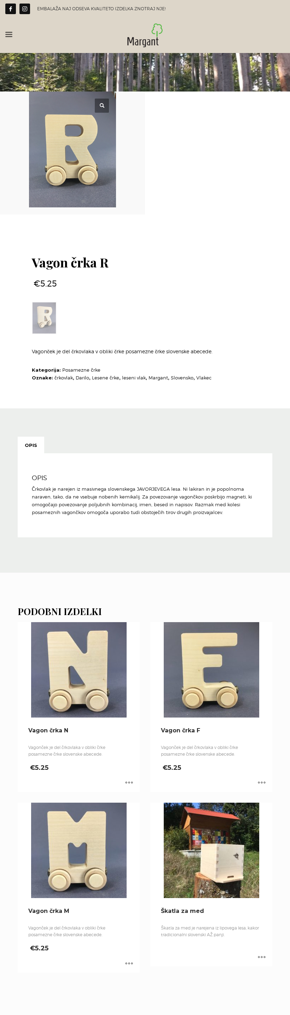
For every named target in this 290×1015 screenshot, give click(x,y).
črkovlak (63, 377)
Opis (31, 445)
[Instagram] (24, 9)
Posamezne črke (81, 370)
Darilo (82, 377)
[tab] (31, 445)
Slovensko (182, 377)
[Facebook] (10, 9)
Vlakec (203, 377)
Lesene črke (105, 377)
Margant (158, 377)
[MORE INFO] (129, 783)
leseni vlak (134, 377)
